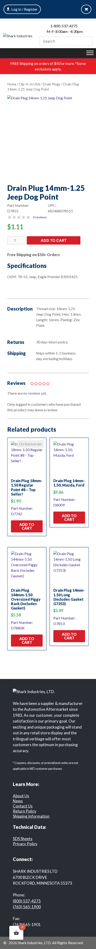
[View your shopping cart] (86, 9)
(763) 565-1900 (27, 906)
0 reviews (40, 217)
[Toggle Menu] (90, 52)
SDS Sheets (22, 838)
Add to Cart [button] (26, 526)
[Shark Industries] (17, 35)
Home (11, 84)
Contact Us (23, 806)
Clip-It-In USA (29, 84)
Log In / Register (24, 9)
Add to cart (54, 240)
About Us (21, 795)
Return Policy (24, 811)
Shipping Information (31, 816)
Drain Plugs (51, 84)
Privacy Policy (25, 843)
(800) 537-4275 (27, 901)
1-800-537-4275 (64, 26)
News (18, 800)
